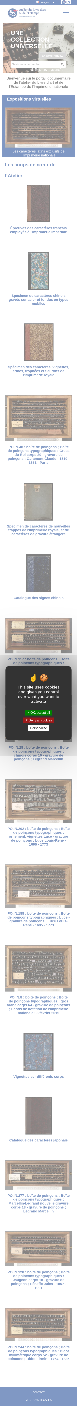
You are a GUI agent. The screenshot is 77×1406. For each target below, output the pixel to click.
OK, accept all (40, 712)
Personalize (38, 728)
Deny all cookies (40, 720)
